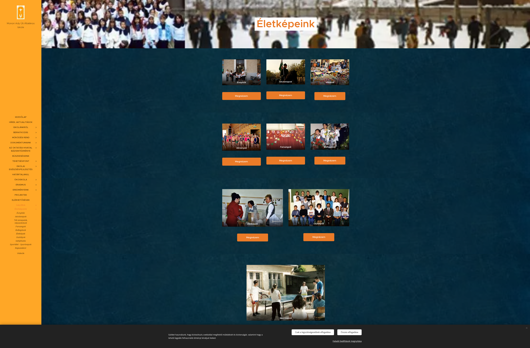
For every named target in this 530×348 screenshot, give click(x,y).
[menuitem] (21, 117)
